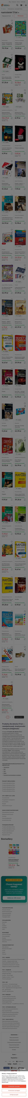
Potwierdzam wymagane (14, 1090)
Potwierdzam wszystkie (14, 1086)
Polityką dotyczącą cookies (12, 1077)
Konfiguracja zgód (14, 1094)
